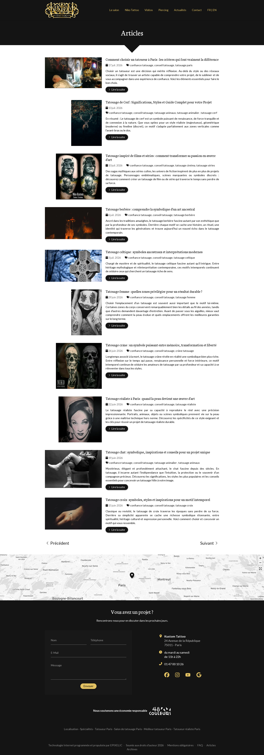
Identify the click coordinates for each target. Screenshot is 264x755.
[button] (132, 575)
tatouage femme (185, 297)
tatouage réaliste (186, 404)
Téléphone (96, 640)
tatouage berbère (184, 215)
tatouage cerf (209, 112)
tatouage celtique (184, 257)
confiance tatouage (141, 65)
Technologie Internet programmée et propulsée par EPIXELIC (85, 745)
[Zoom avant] (260, 558)
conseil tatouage (164, 65)
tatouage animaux (165, 112)
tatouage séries (205, 165)
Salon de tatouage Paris (128, 729)
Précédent (59, 543)
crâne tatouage (185, 350)
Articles (211, 745)
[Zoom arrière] (260, 562)
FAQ (200, 745)
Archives (132, 749)
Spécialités (86, 729)
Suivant (207, 543)
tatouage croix (184, 505)
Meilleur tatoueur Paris (157, 729)
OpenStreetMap (256, 598)
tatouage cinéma (185, 165)
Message (56, 665)
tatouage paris (184, 65)
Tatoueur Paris (103, 729)
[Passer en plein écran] (260, 568)
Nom (54, 640)
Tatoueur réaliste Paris (186, 729)
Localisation (71, 729)
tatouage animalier (188, 112)
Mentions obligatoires (180, 745)
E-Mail (55, 652)
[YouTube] (188, 674)
